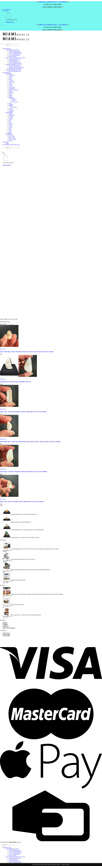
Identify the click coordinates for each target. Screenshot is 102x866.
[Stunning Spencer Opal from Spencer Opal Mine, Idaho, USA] (18, 376)
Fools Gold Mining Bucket (15, 63)
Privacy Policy (6, 634)
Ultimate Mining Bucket (14, 51)
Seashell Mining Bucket (14, 61)
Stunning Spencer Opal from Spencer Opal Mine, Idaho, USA (15, 381)
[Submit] (6, 46)
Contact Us (6, 626)
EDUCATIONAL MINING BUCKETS (15, 57)
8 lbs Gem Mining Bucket (15, 53)
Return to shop (10, 22)
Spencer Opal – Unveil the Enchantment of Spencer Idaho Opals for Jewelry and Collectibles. (23, 471)
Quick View (3, 349)
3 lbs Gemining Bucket (14, 55)
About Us (5, 625)
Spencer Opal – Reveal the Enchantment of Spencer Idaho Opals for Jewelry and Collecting (23, 411)
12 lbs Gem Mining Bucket (15, 52)
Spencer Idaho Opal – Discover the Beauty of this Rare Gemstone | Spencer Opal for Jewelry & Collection (26, 351)
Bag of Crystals (12, 56)
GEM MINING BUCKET (12, 49)
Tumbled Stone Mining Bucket (16, 67)
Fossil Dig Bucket (13, 60)
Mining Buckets (7, 48)
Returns (5, 622)
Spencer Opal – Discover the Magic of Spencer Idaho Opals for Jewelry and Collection (22, 501)
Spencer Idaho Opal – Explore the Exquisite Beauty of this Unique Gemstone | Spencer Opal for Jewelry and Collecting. (30, 441)
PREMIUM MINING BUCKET (14, 64)
